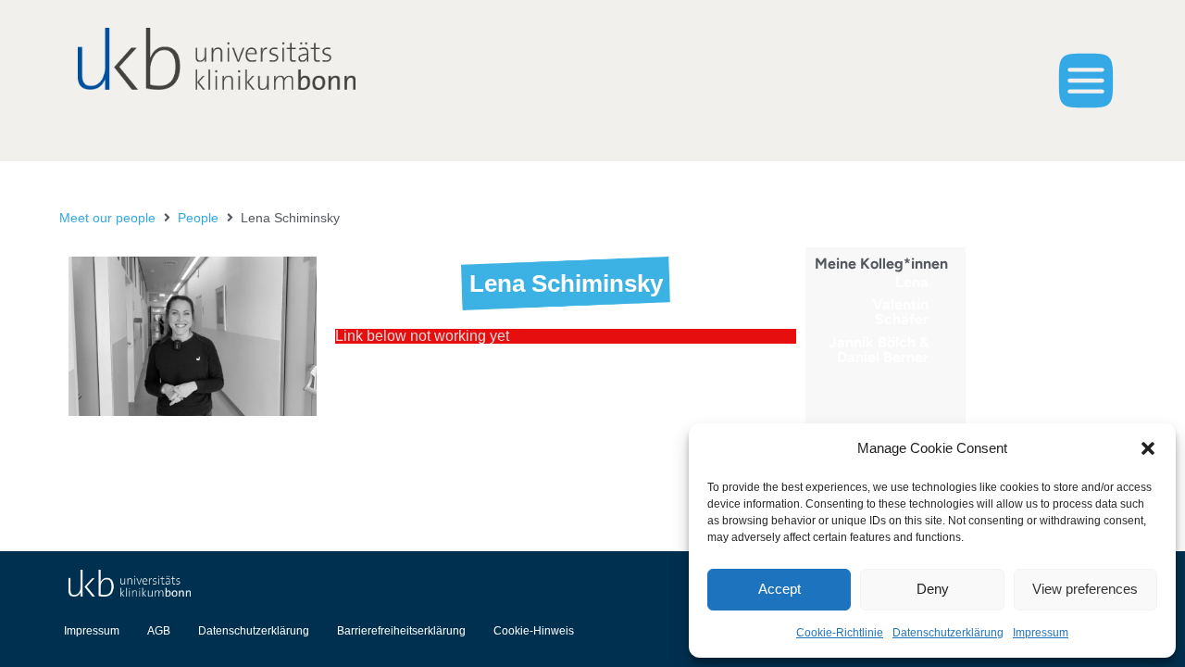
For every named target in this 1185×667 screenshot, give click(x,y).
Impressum (1040, 632)
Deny (933, 589)
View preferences (1085, 589)
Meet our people (107, 217)
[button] (1148, 448)
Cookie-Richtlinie (839, 632)
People (198, 217)
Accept (779, 589)
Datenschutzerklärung (948, 632)
